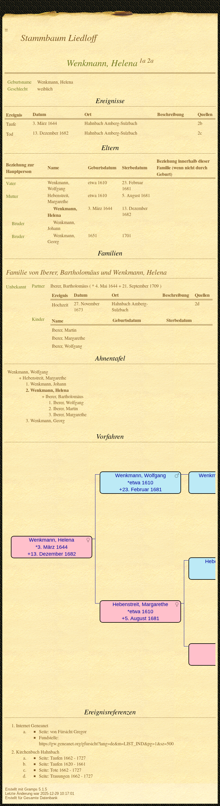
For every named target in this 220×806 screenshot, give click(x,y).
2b (200, 123)
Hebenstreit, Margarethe (58, 198)
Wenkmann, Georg (47, 420)
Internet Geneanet (32, 725)
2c (200, 133)
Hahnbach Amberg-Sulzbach (111, 123)
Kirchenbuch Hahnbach (37, 752)
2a (150, 60)
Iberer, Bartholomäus (69, 286)
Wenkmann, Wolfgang (58, 185)
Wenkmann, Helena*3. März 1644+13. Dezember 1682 (52, 547)
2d (197, 303)
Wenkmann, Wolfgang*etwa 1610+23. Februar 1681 (140, 482)
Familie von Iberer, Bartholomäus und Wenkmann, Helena (86, 271)
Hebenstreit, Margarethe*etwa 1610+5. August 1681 (140, 611)
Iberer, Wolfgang (67, 346)
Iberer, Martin (64, 330)
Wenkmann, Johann (48, 384)
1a (142, 60)
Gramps (31, 789)
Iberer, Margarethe (68, 338)
